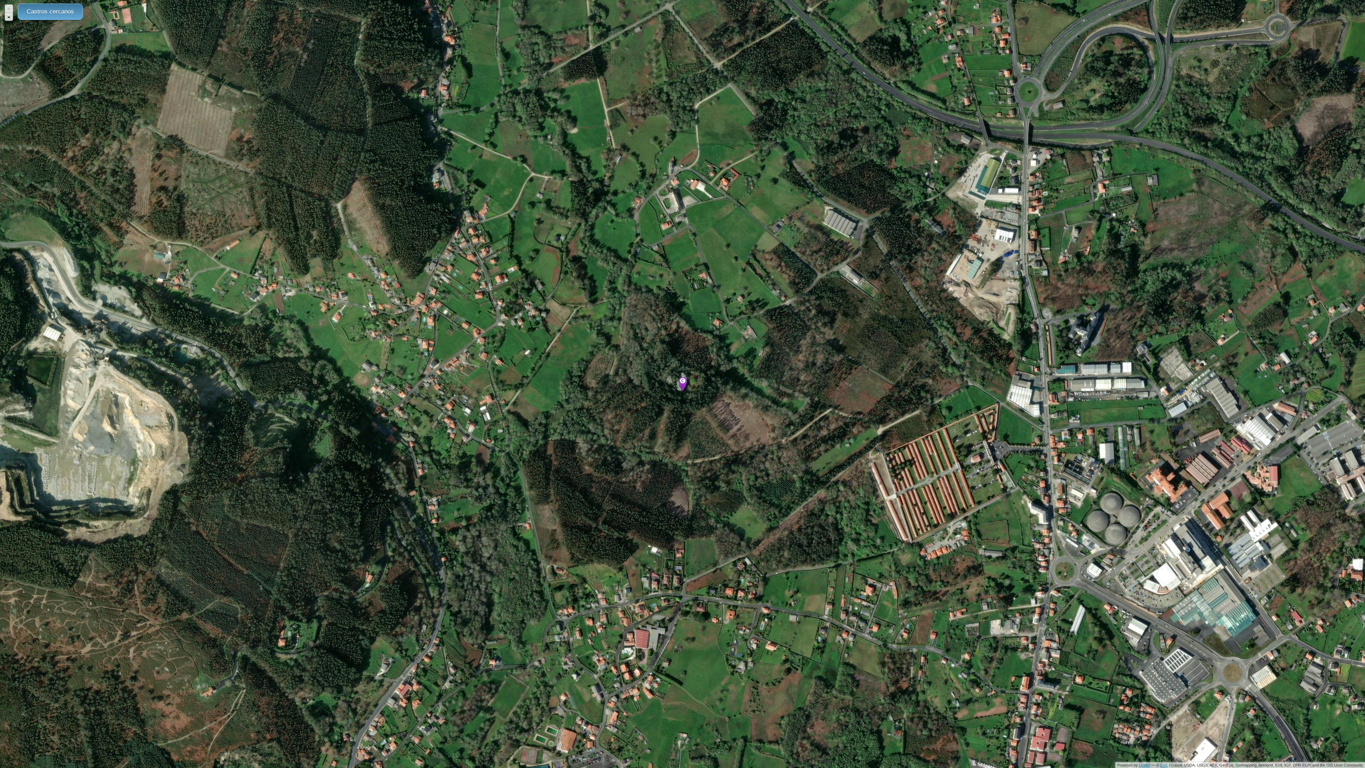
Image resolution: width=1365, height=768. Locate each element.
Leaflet (1144, 765)
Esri (1163, 765)
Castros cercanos (50, 11)
